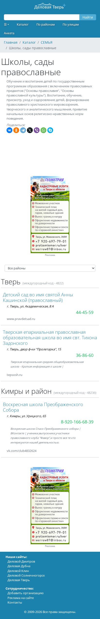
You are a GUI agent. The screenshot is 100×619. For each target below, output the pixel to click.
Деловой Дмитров (21, 561)
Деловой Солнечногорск (26, 575)
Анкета (9, 33)
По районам (45, 24)
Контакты (15, 602)
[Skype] (50, 130)
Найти (88, 17)
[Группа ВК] (42, 451)
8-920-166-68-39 (77, 422)
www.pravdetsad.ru (21, 319)
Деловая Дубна (19, 566)
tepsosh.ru (14, 375)
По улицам (71, 24)
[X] (30, 130)
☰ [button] (5, 24)
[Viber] (37, 130)
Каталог (23, 24)
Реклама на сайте (21, 598)
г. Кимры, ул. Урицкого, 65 (26, 416)
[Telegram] (23, 130)
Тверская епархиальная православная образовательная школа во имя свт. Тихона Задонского (50, 337)
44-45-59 (84, 312)
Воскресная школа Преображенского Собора (43, 407)
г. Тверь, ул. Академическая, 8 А (30, 306)
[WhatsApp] (43, 130)
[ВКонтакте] (9, 130)
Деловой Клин (18, 571)
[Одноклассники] (16, 130)
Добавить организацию (26, 593)
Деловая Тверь (19, 580)
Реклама (50, 255)
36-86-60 (84, 355)
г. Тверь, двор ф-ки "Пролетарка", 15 (34, 349)
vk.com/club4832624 (21, 451)
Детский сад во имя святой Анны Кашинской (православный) (38, 297)
